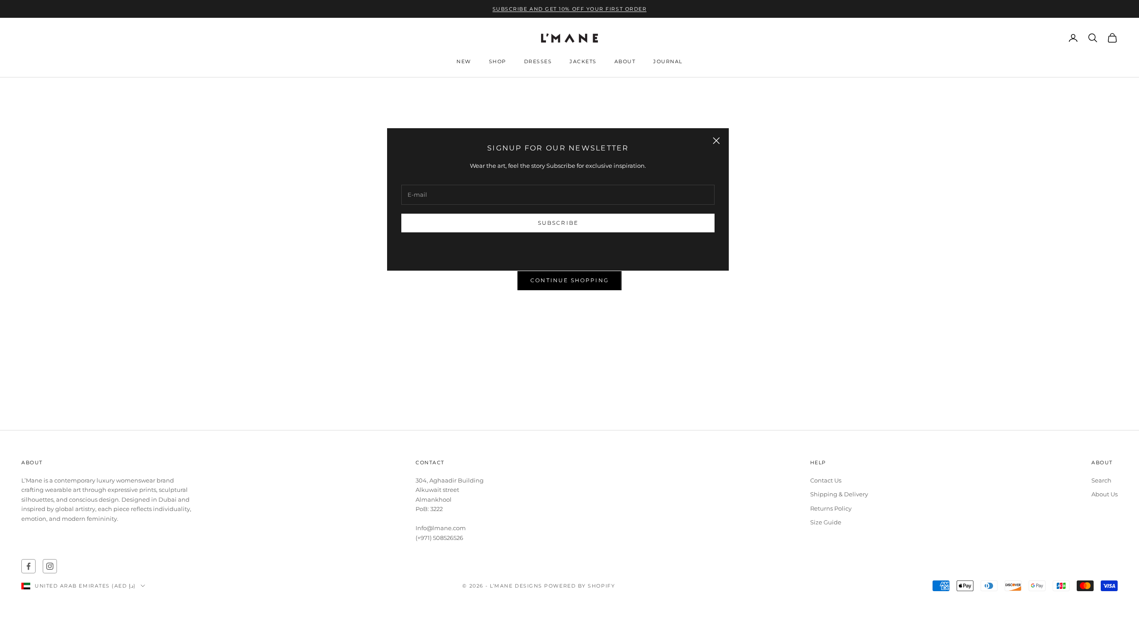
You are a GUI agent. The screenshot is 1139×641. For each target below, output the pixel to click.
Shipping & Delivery (839, 494)
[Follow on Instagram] (49, 566)
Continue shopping (569, 280)
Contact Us (825, 480)
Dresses (538, 62)
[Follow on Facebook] (28, 566)
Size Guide (825, 522)
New (463, 62)
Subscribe (558, 222)
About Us (1104, 494)
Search (1101, 480)
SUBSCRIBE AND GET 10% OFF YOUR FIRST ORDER (570, 9)
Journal (668, 62)
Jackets (583, 62)
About (625, 62)
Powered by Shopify (579, 586)
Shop (497, 62)
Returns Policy (831, 508)
